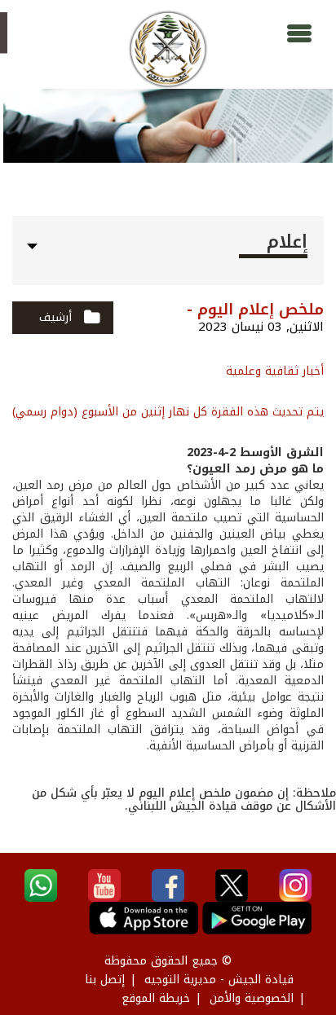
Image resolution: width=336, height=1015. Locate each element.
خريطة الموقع (156, 998)
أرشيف (55, 317)
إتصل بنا (105, 980)
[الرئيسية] (167, 49)
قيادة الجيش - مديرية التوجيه (219, 980)
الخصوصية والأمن (252, 998)
